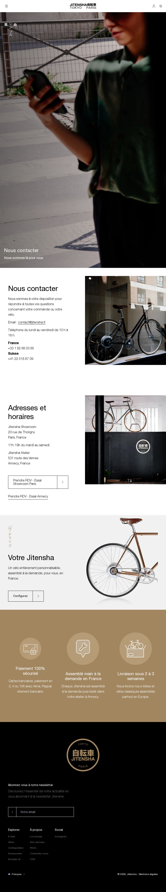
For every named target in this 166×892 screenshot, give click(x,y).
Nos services (37, 842)
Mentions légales (148, 874)
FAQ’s (33, 847)
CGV (32, 859)
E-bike (11, 836)
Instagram (61, 836)
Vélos (11, 842)
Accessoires (15, 853)
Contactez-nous (39, 853)
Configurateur (15, 847)
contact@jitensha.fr (32, 322)
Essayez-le (14, 859)
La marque (36, 836)
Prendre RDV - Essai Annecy (28, 496)
